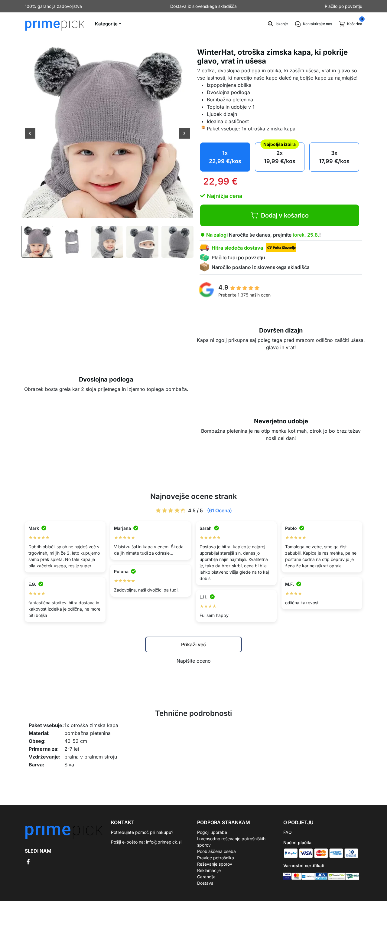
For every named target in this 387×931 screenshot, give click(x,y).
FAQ (287, 832)
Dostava (205, 883)
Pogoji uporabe (212, 832)
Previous (30, 134)
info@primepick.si (163, 841)
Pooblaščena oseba (216, 851)
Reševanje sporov (214, 864)
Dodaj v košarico (285, 215)
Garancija (206, 876)
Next (184, 134)
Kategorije (106, 24)
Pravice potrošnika (215, 857)
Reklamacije (209, 870)
